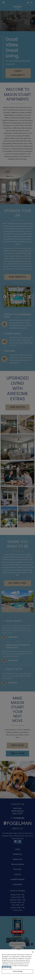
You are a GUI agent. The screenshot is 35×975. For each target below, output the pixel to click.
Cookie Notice (6, 967)
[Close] (33, 952)
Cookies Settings (17, 971)
